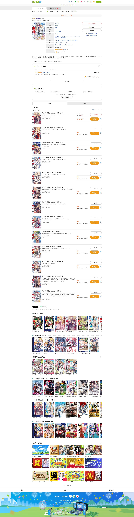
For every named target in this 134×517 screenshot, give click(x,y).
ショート (55, 8)
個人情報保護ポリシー (74, 502)
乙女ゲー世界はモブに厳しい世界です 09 (52, 231)
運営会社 (84, 505)
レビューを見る (66, 81)
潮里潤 (56, 25)
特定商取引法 (50, 505)
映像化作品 (63, 37)
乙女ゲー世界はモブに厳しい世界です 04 (52, 157)
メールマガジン (87, 500)
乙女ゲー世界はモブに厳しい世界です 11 (52, 261)
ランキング (67, 490)
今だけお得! (74, 40)
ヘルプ (52, 500)
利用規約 (65, 502)
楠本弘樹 (34, 439)
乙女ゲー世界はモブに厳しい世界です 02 (52, 128)
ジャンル (73, 11)
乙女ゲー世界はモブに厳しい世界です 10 (52, 246)
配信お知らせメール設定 (91, 35)
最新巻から (39, 110)
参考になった (90, 76)
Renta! (33, 309)
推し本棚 (92, 27)
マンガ (56, 33)
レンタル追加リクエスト (91, 33)
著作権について (58, 505)
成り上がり (57, 37)
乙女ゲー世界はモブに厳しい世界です (64, 45)
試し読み (95, 129)
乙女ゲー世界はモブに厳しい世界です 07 (52, 202)
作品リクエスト (70, 500)
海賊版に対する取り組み (75, 505)
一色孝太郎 (46, 439)
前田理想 (56, 439)
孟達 (56, 27)
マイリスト (92, 30)
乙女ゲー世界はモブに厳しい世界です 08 (52, 217)
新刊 (22, 490)
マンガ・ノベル (39, 8)
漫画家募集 (66, 505)
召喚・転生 (77, 36)
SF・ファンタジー (64, 36)
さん (46, 72)
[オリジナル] (50, 11)
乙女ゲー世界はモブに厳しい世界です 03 (52, 142)
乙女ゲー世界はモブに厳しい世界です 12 (52, 276)
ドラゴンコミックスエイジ (61, 42)
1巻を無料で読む (91, 23)
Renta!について (46, 500)
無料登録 (99, 2)
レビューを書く (60, 52)
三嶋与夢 (57, 23)
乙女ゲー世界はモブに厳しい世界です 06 (52, 187)
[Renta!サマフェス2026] (40, 2)
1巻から (34, 110)
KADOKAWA (58, 31)
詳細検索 (111, 490)
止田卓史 (90, 439)
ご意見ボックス (79, 500)
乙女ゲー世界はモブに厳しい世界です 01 (52, 113)
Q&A (57, 500)
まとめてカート (97, 110)
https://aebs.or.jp (52, 514)
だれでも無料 (63, 40)
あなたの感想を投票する (66, 97)
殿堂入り (69, 40)
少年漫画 (57, 36)
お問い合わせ (63, 500)
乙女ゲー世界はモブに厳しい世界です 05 (52, 172)
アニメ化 (57, 40)
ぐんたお (79, 439)
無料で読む (96, 114)
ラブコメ (71, 36)
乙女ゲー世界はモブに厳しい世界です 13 (52, 291)
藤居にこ (68, 439)
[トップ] (35, 2)
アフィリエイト (58, 502)
